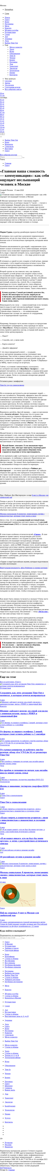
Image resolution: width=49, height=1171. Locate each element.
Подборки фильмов (13, 965)
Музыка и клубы (11, 30)
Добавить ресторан (12, 980)
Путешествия (10, 32)
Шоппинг (9, 1086)
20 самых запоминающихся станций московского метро (22, 922)
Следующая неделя (12, 87)
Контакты (13, 75)
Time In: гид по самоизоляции (12, 385)
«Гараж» (37, 534)
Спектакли (9, 146)
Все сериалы (10, 963)
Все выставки (10, 1012)
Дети (7, 41)
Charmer (11, 1170)
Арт (6, 37)
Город (7, 20)
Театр (12, 49)
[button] (1, 136)
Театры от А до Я (12, 1055)
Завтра (7, 83)
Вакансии (9, 1147)
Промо (12, 73)
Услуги (7, 1118)
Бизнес (12, 60)
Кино (7, 22)
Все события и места (13, 89)
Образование (15, 54)
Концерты (9, 144)
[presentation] (1, 134)
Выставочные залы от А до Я (17, 1016)
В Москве (9, 944)
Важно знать (10, 1090)
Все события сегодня (8, 155)
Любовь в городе (12, 948)
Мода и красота (16, 47)
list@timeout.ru (6, 1168)
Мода (7, 26)
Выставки (9, 149)
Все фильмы (10, 961)
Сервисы (8, 1088)
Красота (8, 28)
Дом (11, 64)
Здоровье (8, 39)
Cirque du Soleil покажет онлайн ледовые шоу (18, 924)
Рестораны (9, 24)
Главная (8, 163)
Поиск (7, 17)
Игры (12, 51)
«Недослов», (43, 612)
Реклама (8, 1145)
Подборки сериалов (13, 967)
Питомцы (13, 62)
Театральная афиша (12, 1058)
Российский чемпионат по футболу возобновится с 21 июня (23, 925)
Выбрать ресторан (12, 973)
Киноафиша (10, 956)
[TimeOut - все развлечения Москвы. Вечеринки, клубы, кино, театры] (5, 3)
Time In (12, 56)
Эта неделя (9, 85)
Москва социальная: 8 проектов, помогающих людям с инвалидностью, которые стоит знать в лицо (22, 515)
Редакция (8, 1143)
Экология (13, 68)
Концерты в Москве (13, 998)
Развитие (8, 1033)
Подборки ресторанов (14, 982)
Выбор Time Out (11, 43)
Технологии (14, 70)
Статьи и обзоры (11, 959)
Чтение (12, 58)
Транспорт (14, 66)
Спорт (7, 34)
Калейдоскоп (10, 1106)
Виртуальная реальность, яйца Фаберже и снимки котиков (23, 568)
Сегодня (8, 81)
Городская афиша (12, 950)
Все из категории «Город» (10, 682)
